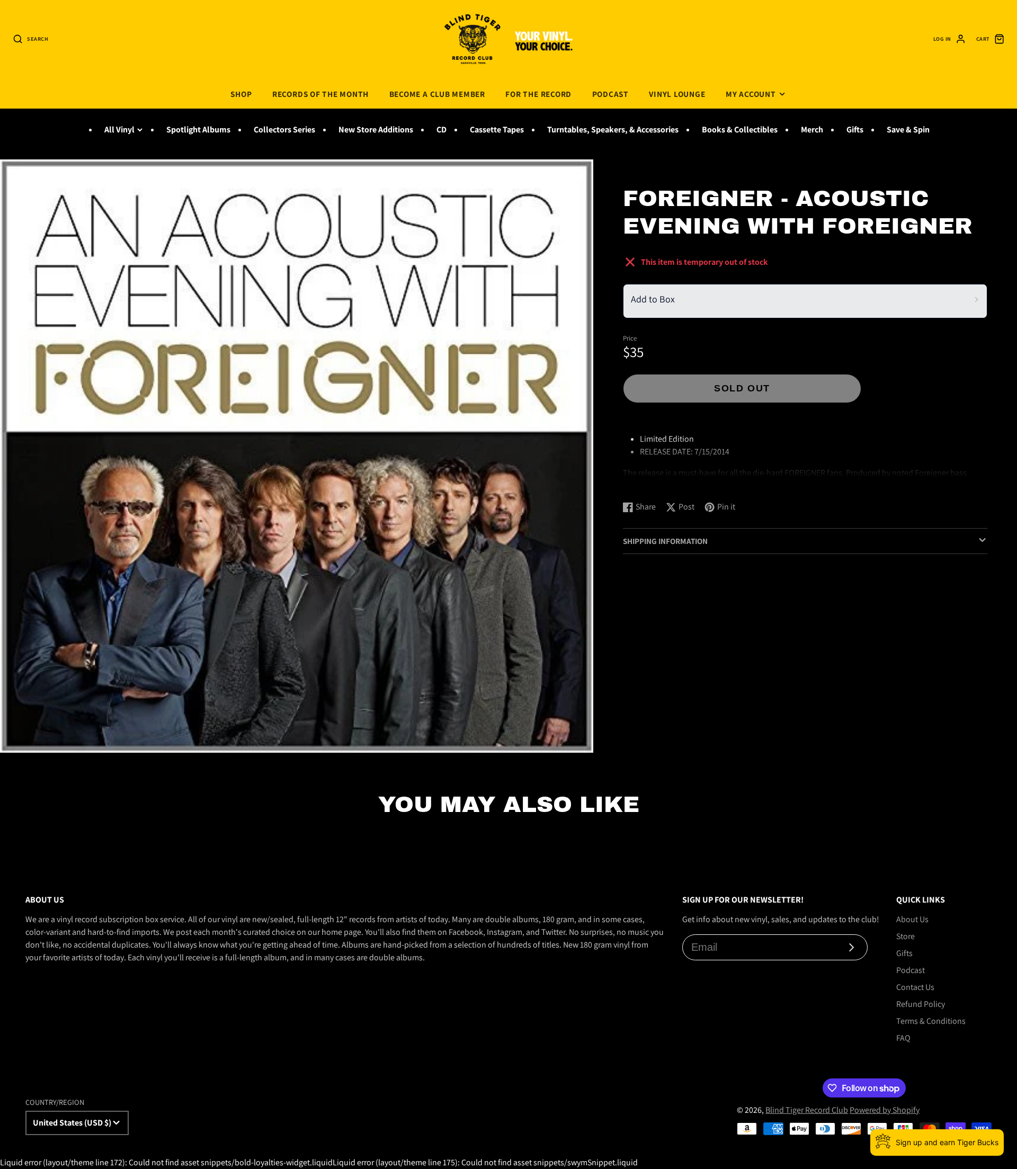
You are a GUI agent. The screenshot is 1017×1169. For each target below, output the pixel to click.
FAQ (903, 1037)
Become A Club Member (437, 93)
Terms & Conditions (931, 1021)
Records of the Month (320, 93)
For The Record (538, 93)
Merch (812, 129)
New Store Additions (375, 129)
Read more (644, 482)
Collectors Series (284, 129)
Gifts (854, 129)
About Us (912, 919)
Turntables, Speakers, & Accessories (613, 129)
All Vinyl (119, 129)
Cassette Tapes (497, 129)
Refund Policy (920, 1004)
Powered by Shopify (885, 1110)
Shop (241, 93)
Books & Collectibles (740, 129)
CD (441, 129)
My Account (751, 93)
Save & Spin (908, 129)
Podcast (610, 93)
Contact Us (915, 987)
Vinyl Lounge (677, 93)
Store (905, 936)
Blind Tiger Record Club (806, 1110)
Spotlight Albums (198, 129)
